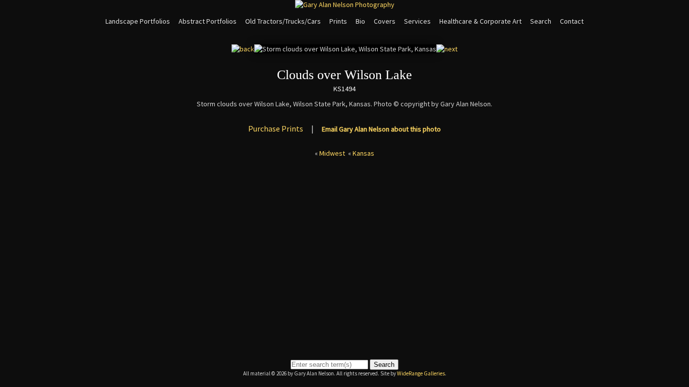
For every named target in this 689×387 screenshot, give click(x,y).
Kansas (363, 153)
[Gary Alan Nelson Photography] (344, 4)
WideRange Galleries (421, 373)
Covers (384, 21)
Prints (338, 21)
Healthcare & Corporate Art (480, 21)
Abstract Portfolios (208, 21)
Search (540, 21)
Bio (360, 21)
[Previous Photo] (243, 48)
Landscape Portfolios (137, 21)
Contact (572, 21)
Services (417, 21)
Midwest (332, 153)
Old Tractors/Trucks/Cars (283, 21)
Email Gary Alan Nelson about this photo (381, 129)
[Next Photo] (446, 48)
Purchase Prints (275, 128)
